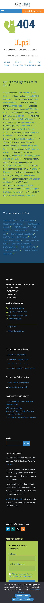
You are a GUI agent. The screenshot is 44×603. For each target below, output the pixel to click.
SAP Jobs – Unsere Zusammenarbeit (21, 368)
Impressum (12, 326)
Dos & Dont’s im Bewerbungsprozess (21, 364)
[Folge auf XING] (13, 529)
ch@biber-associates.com (17, 315)
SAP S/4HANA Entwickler (23, 195)
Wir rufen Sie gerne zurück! (18, 387)
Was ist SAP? (9, 221)
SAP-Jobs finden (27, 221)
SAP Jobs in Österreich (22, 244)
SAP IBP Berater (26, 119)
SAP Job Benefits (28, 247)
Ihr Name (12, 554)
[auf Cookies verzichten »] (41, 592)
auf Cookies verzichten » (23, 599)
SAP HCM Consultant (24, 139)
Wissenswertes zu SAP (16, 213)
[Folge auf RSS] (23, 529)
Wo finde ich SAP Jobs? (15, 499)
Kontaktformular (15, 319)
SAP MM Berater (15, 106)
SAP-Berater (20, 230)
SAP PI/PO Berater (16, 165)
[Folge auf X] (18, 529)
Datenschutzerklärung (16, 331)
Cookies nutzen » (23, 596)
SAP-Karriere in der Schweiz (15, 237)
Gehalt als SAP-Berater (13, 224)
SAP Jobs (9, 464)
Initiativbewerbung (33, 11)
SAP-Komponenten (11, 250)
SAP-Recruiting (21, 227)
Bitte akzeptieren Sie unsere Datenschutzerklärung (21, 575)
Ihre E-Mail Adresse (17, 564)
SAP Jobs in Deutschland (22, 234)
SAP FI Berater (28, 122)
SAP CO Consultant (21, 126)
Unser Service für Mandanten (18, 383)
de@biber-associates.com (17, 312)
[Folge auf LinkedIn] (8, 529)
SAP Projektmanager (24, 185)
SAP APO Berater (16, 116)
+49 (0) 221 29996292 (16, 308)
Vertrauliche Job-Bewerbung (18, 359)
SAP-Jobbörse (9, 247)
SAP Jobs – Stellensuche (17, 355)
